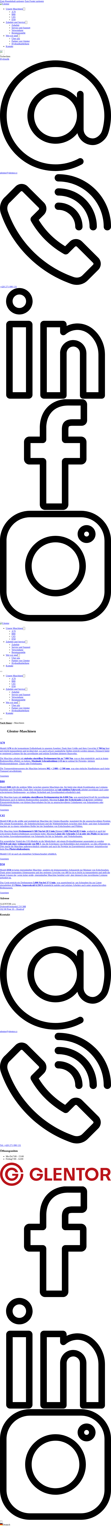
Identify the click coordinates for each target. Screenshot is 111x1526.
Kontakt (9, 666)
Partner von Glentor (21, 660)
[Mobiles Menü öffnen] (1, 671)
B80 (13, 634)
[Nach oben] (1, 1521)
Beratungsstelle (18, 652)
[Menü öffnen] (1, 718)
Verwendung (17, 650)
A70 (14, 631)
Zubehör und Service (15, 641)
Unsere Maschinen (14, 628)
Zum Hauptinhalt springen (12, 1)
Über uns (16, 658)
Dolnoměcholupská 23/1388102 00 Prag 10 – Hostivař (13, 907)
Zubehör (15, 644)
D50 (14, 639)
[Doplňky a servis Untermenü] (26, 641)
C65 (13, 636)
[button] (55, 1524)
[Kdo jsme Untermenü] (18, 655)
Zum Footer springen (34, 1)
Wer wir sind (11, 655)
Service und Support (21, 647)
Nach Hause (6, 723)
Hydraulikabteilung (20, 663)
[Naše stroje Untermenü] (24, 628)
